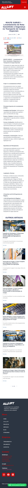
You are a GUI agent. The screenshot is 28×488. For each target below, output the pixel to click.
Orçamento (6, 444)
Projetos (6, 424)
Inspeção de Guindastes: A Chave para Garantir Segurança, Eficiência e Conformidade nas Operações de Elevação (13, 235)
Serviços (6, 427)
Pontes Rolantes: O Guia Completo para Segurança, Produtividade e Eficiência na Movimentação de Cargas (14, 318)
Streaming (6, 432)
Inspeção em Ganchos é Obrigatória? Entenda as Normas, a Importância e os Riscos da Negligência (13, 345)
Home (4, 418)
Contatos (6, 447)
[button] (25, 7)
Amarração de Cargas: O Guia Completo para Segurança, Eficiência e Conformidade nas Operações (14, 263)
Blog (4, 429)
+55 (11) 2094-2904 (6, 469)
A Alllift (6, 421)
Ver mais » (5, 245)
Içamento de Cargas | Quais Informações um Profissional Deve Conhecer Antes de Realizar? (14, 372)
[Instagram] (4, 474)
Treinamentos (7, 441)
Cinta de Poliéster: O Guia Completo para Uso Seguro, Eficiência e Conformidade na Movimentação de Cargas (13, 290)
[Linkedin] (13, 474)
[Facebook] (8, 474)
